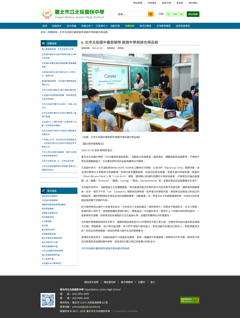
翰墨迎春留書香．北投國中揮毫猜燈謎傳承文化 (59, 82)
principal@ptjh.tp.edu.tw (86, 306)
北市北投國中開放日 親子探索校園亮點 (59, 89)
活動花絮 (115, 25)
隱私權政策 (110, 282)
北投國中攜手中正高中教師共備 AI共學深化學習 (59, 56)
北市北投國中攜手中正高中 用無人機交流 (59, 105)
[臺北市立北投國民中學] (72, 14)
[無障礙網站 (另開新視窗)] (189, 300)
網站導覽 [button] (193, 14)
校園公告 (86, 25)
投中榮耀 (71, 25)
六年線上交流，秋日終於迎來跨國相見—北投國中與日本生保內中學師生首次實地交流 (59, 143)
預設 (175, 14)
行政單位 (100, 25)
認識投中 (57, 25)
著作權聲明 (127, 282)
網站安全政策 (91, 282)
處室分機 (166, 2)
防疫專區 (152, 2)
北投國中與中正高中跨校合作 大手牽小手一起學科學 (59, 73)
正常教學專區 (163, 25)
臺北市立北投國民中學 (97, 311)
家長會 (179, 2)
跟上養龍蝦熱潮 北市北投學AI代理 (58, 48)
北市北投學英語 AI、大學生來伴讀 (58, 160)
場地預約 (193, 2)
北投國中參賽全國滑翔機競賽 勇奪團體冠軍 (59, 65)
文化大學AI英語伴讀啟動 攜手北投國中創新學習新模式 (59, 153)
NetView (133, 311)
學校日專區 (145, 25)
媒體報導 (129, 25)
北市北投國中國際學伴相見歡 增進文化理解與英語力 (59, 168)
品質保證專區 (183, 25)
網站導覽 (137, 2)
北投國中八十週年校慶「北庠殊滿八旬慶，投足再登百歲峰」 (59, 123)
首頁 (44, 25)
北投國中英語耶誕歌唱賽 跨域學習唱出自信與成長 (59, 97)
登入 (152, 282)
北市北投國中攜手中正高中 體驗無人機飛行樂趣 (59, 114)
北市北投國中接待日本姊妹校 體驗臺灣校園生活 (59, 132)
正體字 (141, 282)
